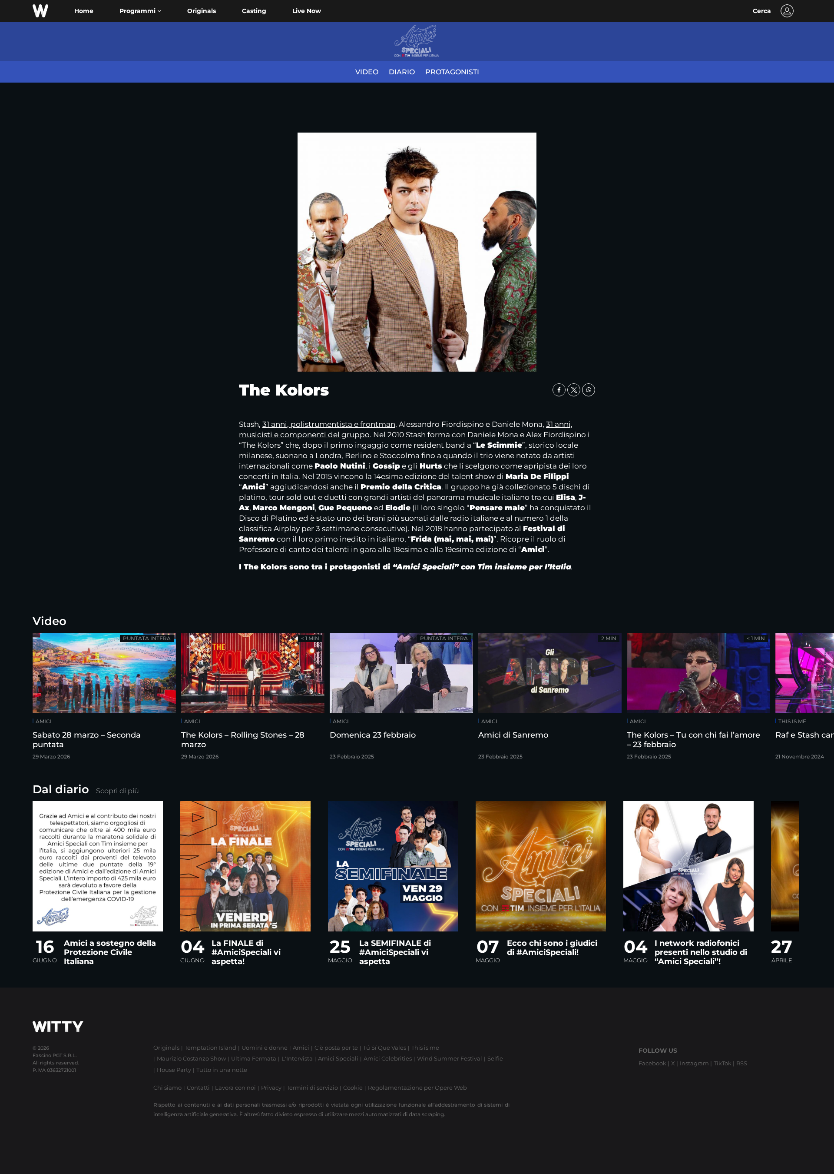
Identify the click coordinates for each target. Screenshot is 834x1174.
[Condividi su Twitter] (573, 389)
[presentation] (801, 699)
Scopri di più (117, 791)
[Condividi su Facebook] (559, 389)
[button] (140, 11)
